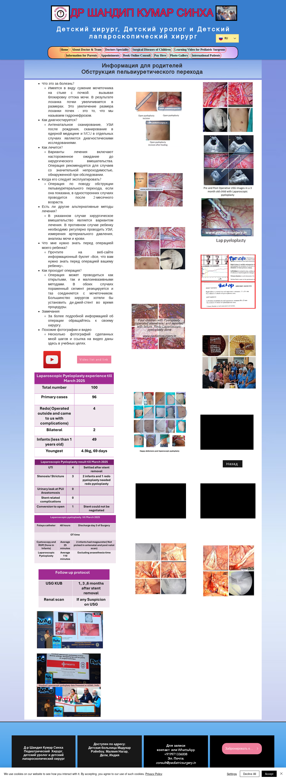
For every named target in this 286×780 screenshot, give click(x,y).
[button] (87, 50)
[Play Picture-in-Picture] (91, 643)
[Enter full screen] (97, 643)
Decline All (249, 774)
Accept (269, 774)
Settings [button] (232, 774)
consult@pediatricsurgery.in (176, 763)
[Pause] (42, 643)
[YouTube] (52, 359)
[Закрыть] (281, 774)
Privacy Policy (153, 774)
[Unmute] (48, 643)
